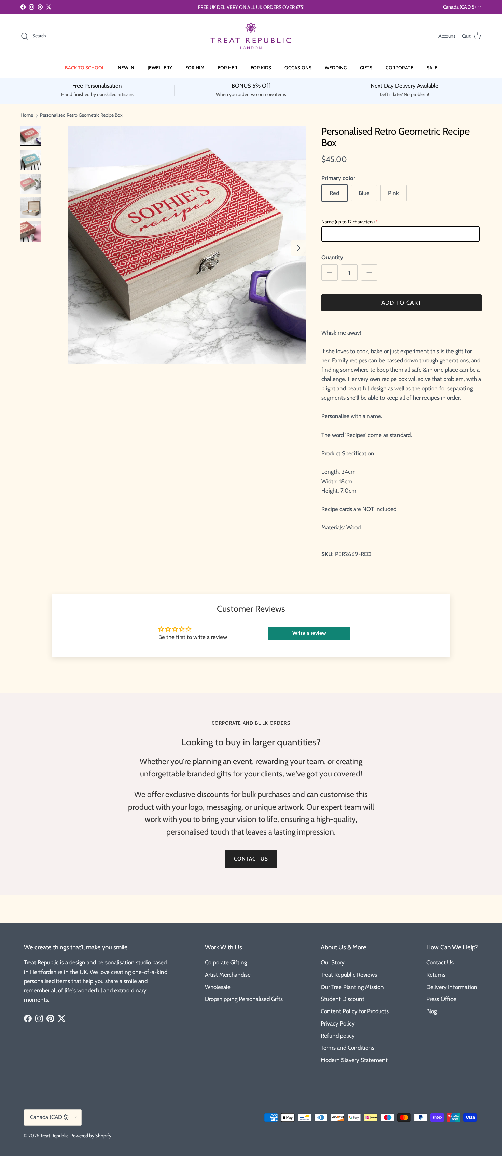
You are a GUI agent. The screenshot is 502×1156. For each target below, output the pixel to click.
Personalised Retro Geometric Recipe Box (81, 115)
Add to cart (401, 302)
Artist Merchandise (228, 974)
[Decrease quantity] (329, 272)
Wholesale (218, 986)
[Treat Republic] (251, 36)
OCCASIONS (297, 68)
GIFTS (366, 68)
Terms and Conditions (347, 1047)
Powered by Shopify (90, 1135)
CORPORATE (399, 68)
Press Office (441, 998)
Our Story (333, 962)
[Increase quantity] (369, 272)
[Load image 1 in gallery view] (187, 245)
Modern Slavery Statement (354, 1060)
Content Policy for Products (355, 1011)
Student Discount (342, 998)
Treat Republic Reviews (349, 974)
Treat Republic (54, 1135)
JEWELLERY (160, 68)
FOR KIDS (261, 68)
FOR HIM (195, 68)
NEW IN (126, 68)
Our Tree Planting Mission (352, 986)
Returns (435, 974)
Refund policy (338, 1035)
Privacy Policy (338, 1023)
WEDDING (336, 68)
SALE (432, 68)
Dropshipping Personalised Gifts (244, 998)
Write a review (309, 633)
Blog (431, 1011)
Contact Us (440, 962)
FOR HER (227, 68)
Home (26, 115)
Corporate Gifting (226, 962)
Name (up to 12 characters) (348, 222)
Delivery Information (451, 986)
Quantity (332, 257)
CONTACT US (251, 859)
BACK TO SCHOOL (84, 68)
